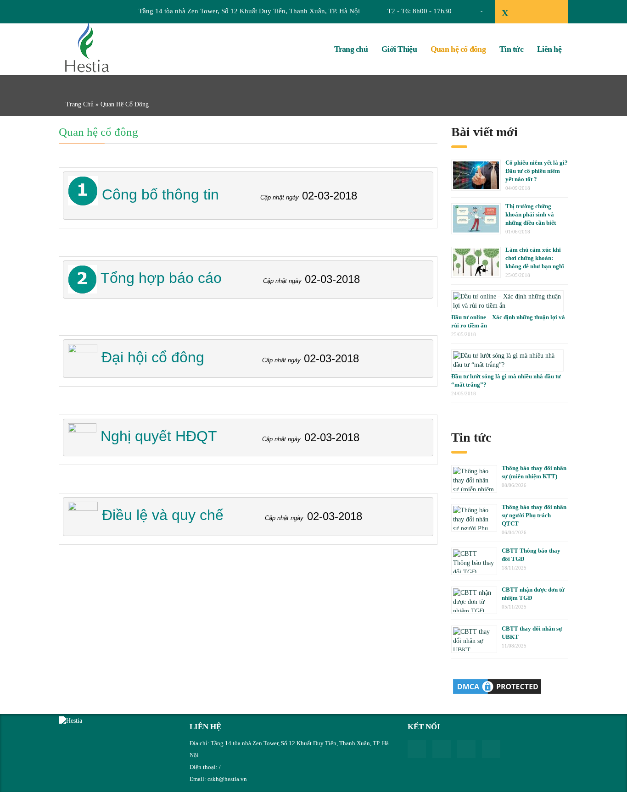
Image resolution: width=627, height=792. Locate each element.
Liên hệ (549, 49)
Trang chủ (351, 49)
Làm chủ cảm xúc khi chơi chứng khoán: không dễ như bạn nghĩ (534, 258)
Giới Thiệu (399, 49)
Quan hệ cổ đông (458, 49)
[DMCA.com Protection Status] (497, 685)
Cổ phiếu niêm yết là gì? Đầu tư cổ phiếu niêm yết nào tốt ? (536, 171)
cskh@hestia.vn (227, 778)
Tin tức (511, 49)
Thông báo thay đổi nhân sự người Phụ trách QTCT (534, 515)
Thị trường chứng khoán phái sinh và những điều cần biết (530, 214)
